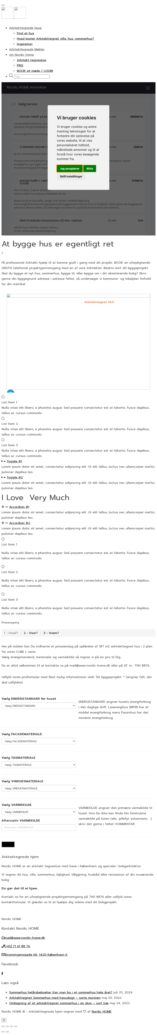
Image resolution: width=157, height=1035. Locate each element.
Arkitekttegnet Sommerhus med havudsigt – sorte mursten (55, 998)
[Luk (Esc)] (3, 1026)
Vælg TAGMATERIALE (18, 757)
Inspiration (25, 44)
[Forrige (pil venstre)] (3, 1031)
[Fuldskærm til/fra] (11, 1026)
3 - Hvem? (51, 633)
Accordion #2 (19, 523)
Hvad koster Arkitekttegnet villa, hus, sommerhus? (55, 38)
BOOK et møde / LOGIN (35, 71)
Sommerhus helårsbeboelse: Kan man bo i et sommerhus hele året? (60, 992)
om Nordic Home (21, 55)
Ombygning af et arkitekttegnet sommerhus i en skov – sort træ (59, 1003)
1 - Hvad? (11, 633)
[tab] (78, 461)
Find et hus (25, 33)
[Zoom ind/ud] (15, 1026)
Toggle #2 (15, 477)
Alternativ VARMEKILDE (21, 820)
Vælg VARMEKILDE (17, 805)
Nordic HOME (101, 1011)
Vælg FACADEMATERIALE (22, 734)
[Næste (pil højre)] (7, 1031)
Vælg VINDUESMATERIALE (22, 781)
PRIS (20, 65)
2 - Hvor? (31, 633)
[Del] (7, 1026)
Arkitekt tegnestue (31, 60)
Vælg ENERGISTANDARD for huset (29, 698)
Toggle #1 (14, 461)
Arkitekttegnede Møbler (27, 49)
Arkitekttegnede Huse (25, 28)
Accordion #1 (19, 507)
